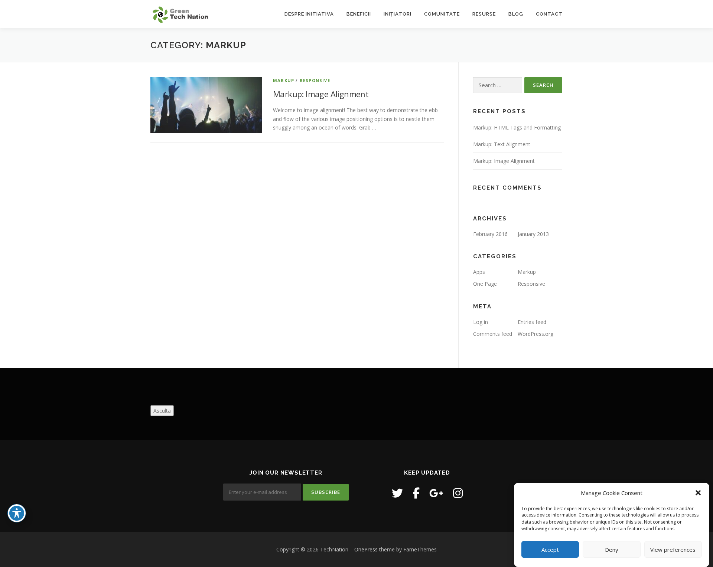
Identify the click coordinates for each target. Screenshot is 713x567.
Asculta (162, 410)
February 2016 (490, 233)
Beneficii (358, 14)
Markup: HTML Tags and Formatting (517, 127)
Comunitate (442, 14)
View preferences (673, 549)
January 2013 (533, 233)
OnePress (366, 549)
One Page (485, 283)
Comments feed (492, 333)
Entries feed (532, 321)
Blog (515, 14)
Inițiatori (397, 14)
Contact (549, 14)
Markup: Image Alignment (320, 93)
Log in (480, 321)
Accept (550, 549)
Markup (283, 80)
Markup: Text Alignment (501, 144)
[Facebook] (416, 493)
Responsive (315, 80)
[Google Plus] (436, 493)
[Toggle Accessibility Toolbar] (17, 513)
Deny (611, 549)
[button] (698, 492)
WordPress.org (535, 333)
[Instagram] (458, 493)
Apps (479, 271)
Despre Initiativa (309, 14)
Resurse (484, 14)
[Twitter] (397, 493)
